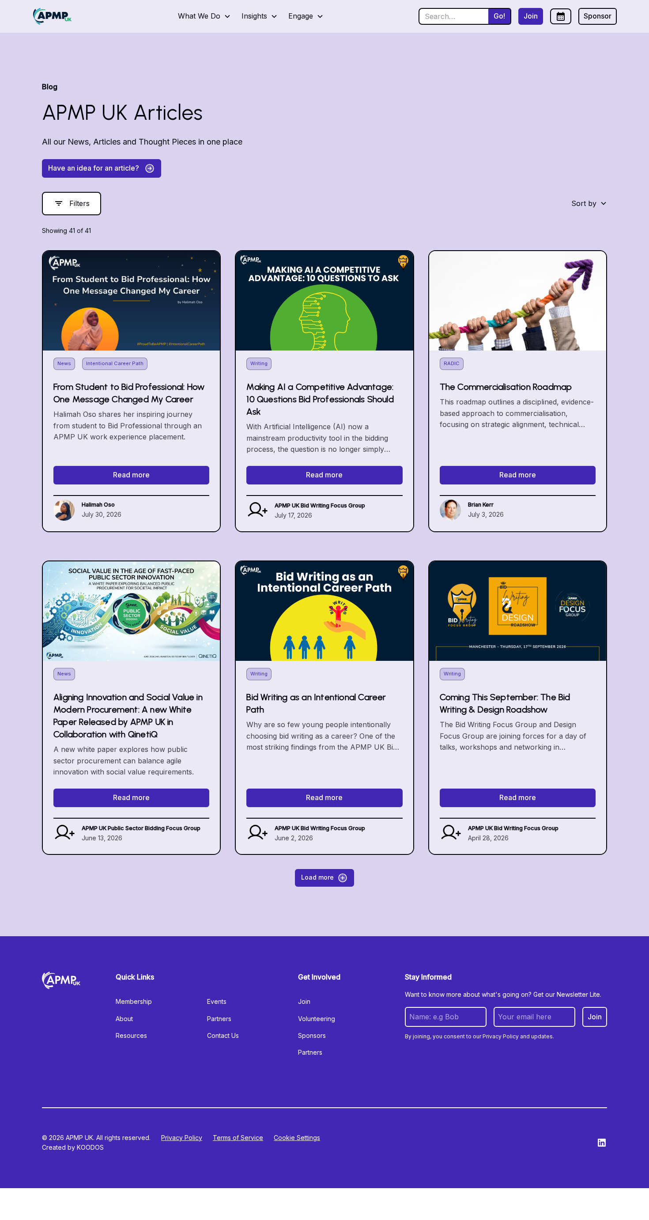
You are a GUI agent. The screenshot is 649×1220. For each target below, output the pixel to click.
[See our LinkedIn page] (601, 1142)
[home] (52, 16)
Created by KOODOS (73, 1147)
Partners (219, 1018)
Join (531, 15)
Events (216, 1001)
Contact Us (223, 1035)
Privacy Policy (181, 1137)
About (124, 1018)
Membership (134, 1001)
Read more (131, 474)
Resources (131, 1035)
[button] (204, 16)
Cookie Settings (297, 1137)
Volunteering (316, 1018)
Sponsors (312, 1035)
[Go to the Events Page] (560, 16)
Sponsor (597, 15)
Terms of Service (238, 1137)
